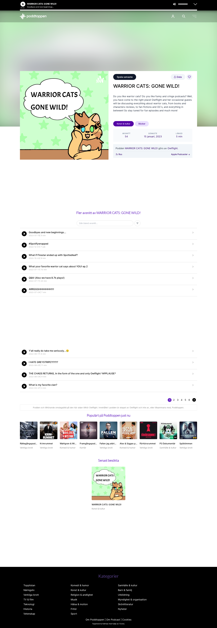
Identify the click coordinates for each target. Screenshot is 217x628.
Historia (27, 608)
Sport (74, 613)
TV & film (28, 599)
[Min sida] (173, 16)
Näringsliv (29, 590)
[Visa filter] (137, 223)
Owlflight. (173, 148)
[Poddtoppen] (33, 16)
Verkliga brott (31, 594)
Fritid (73, 608)
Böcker (141, 123)
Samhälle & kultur (127, 585)
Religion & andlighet (82, 594)
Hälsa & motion (79, 604)
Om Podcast (113, 619)
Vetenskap (29, 613)
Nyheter (122, 608)
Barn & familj (125, 590)
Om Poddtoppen (95, 619)
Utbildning (123, 594)
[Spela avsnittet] (24, 233)
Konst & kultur (123, 123)
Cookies (126, 619)
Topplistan (29, 585)
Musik (74, 599)
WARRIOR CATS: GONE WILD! (141, 148)
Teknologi (28, 604)
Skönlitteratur (125, 604)
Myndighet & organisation (132, 599)
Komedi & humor (80, 585)
